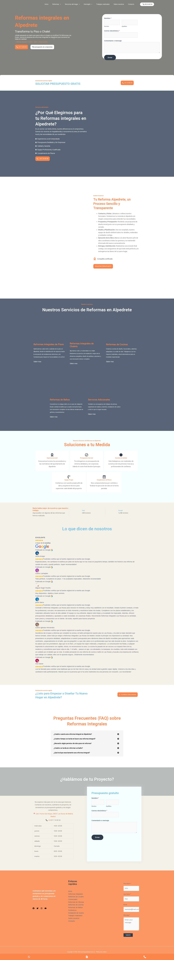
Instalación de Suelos (76, 913)
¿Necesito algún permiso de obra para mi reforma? (73, 743)
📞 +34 (48, 820)
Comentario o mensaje (113, 41)
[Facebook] (33, 908)
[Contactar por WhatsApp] (29, 957)
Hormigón (87, 4)
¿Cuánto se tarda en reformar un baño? (68, 748)
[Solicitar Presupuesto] (87, 957)
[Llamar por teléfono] (145, 957)
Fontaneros (72, 910)
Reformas (55, 4)
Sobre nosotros (119, 4)
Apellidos (124, 26)
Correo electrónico (112, 31)
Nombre (107, 18)
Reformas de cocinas (76, 905)
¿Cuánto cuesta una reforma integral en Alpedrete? (73, 734)
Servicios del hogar (71, 4)
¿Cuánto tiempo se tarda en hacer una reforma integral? (74, 739)
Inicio (46, 4)
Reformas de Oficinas (76, 902)
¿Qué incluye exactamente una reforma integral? (72, 753)
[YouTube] (45, 908)
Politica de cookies (101, 952)
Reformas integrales (75, 894)
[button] (60, 4)
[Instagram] (41, 908)
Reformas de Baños (75, 907)
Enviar (110, 57)
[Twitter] (37, 908)
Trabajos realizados (103, 4)
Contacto (131, 4)
